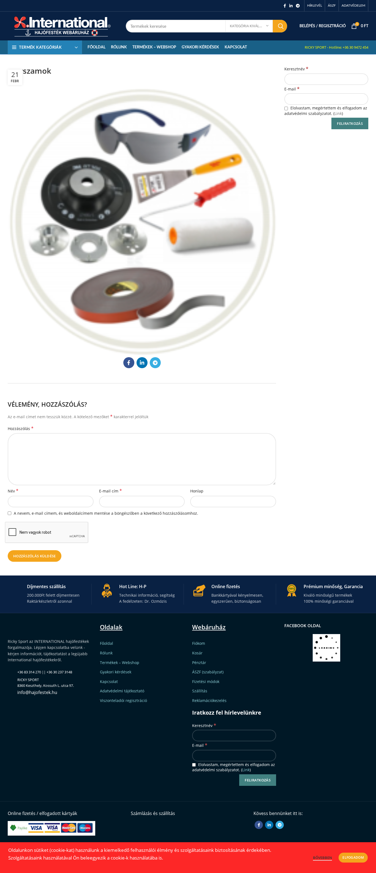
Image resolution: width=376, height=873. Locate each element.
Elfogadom (353, 857)
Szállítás (199, 690)
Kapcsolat (109, 681)
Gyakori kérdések (115, 671)
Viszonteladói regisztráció (123, 700)
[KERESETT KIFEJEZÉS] (280, 26)
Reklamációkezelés (209, 700)
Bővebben (322, 857)
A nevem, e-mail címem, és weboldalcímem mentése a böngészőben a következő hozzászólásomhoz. (106, 513)
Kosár (197, 653)
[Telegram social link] (297, 5)
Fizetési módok (205, 681)
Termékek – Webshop (119, 662)
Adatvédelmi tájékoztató (122, 690)
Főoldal (106, 643)
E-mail (291, 89)
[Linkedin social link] (291, 5)
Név (13, 491)
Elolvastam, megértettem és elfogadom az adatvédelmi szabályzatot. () (325, 110)
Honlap (196, 491)
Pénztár (199, 662)
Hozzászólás (21, 428)
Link (338, 113)
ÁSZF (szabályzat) (208, 671)
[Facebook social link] (285, 5)
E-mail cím (110, 491)
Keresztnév (296, 68)
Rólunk (106, 653)
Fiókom (198, 643)
